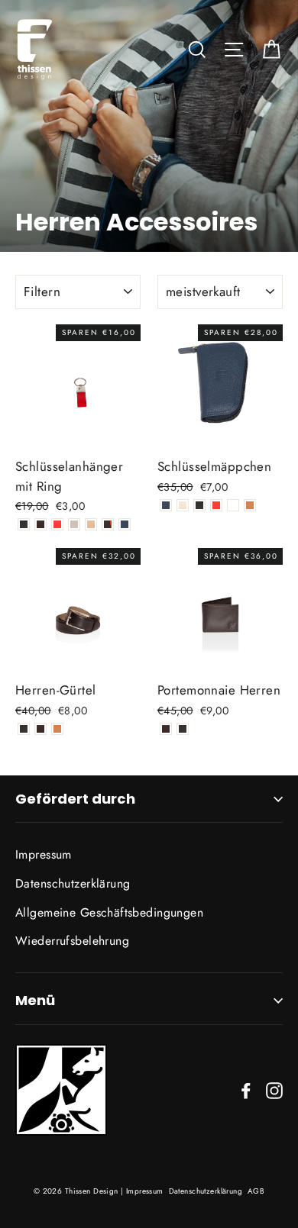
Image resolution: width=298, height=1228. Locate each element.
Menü (35, 1000)
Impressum (43, 854)
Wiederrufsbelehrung (72, 940)
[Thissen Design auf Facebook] (246, 1089)
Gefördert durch (75, 798)
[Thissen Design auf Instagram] (274, 1089)
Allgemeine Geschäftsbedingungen (109, 912)
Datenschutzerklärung (73, 883)
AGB (256, 1191)
